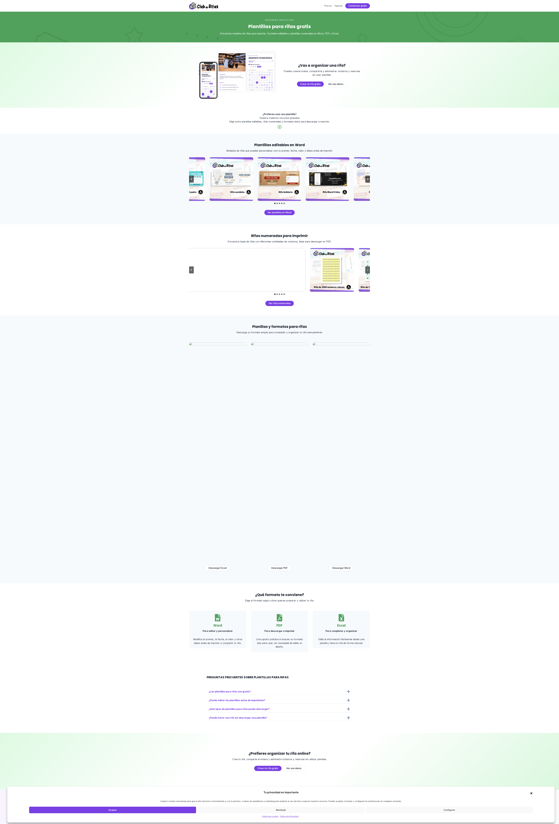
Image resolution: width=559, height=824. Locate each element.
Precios (328, 5)
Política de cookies (270, 816)
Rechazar (281, 810)
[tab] (275, 203)
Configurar (449, 810)
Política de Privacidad (289, 816)
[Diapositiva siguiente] (367, 179)
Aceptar (112, 810)
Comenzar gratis (358, 5)
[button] (531, 793)
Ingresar (339, 5)
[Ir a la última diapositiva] (191, 179)
